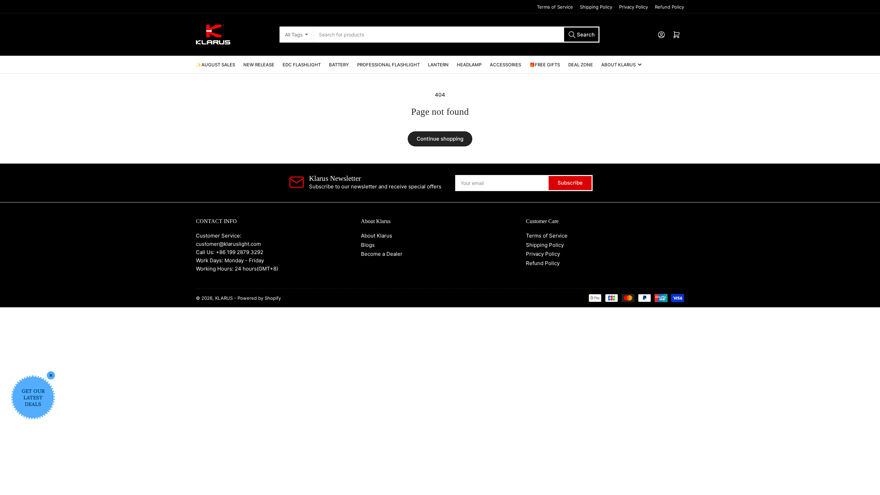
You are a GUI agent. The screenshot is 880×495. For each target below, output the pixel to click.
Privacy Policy (633, 7)
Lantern (438, 64)
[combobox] (456, 34)
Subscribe (570, 182)
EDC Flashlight (302, 64)
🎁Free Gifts (544, 64)
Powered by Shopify (259, 298)
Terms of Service (555, 7)
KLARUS (224, 298)
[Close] (51, 375)
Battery (339, 64)
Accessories (505, 64)
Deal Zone (580, 64)
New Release (258, 64)
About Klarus (618, 64)
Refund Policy (669, 7)
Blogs (368, 245)
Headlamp (469, 64)
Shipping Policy (596, 7)
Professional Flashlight (388, 64)
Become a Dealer (382, 254)
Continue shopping (440, 138)
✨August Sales (215, 64)
